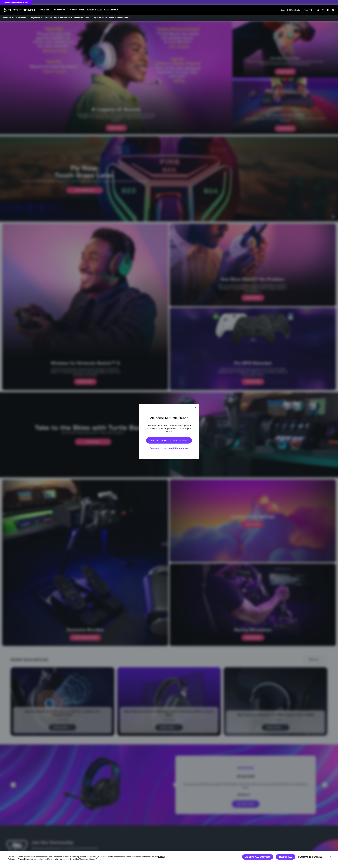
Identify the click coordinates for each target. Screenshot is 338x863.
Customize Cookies (310, 857)
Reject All (285, 857)
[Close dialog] (195, 407)
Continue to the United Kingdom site (169, 448)
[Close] (331, 857)
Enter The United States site (169, 440)
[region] (169, 857)
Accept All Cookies (257, 857)
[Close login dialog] (193, 493)
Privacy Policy (23, 859)
